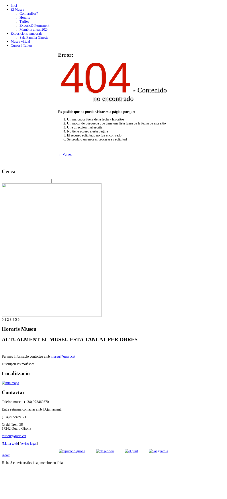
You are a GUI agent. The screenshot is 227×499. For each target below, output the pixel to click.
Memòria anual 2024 (34, 29)
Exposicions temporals (26, 33)
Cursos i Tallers (21, 45)
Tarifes (24, 21)
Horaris (25, 17)
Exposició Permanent (34, 25)
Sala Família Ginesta (34, 37)
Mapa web (10, 443)
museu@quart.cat (63, 356)
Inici (14, 5)
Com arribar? (29, 13)
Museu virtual (20, 41)
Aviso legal (29, 443)
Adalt (6, 455)
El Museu (17, 9)
